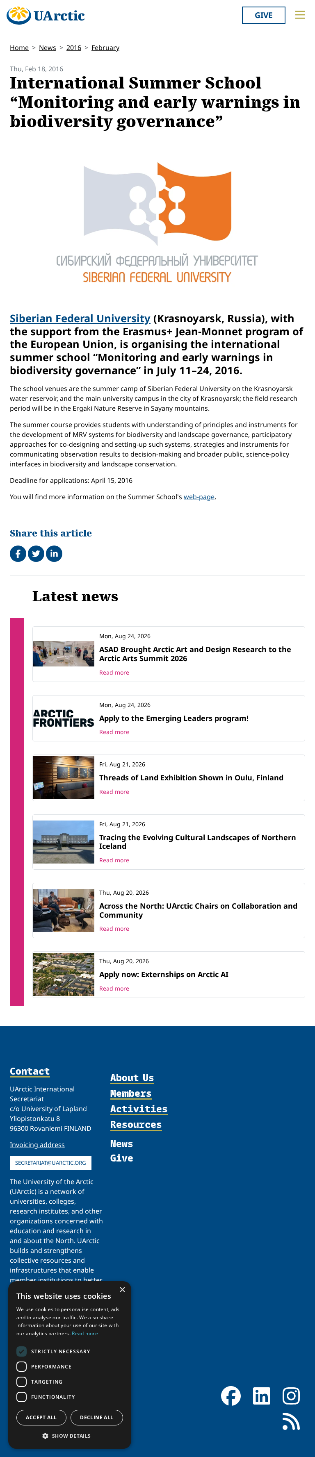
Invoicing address (37, 1144)
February (105, 47)
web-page (199, 496)
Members (131, 1093)
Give (264, 14)
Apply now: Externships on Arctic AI (163, 974)
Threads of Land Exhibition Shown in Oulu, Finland (191, 777)
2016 (73, 47)
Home (19, 47)
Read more (114, 672)
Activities (139, 1109)
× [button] (122, 1290)
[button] (69, 1436)
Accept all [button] (41, 1417)
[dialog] (69, 1365)
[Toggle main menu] (300, 15)
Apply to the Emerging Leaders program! (174, 718)
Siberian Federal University (80, 318)
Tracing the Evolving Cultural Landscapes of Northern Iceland (197, 841)
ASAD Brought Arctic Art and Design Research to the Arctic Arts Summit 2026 (195, 653)
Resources (136, 1124)
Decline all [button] (96, 1417)
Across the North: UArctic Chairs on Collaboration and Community (198, 910)
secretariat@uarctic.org (50, 1162)
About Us (132, 1078)
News (47, 47)
